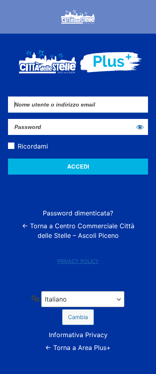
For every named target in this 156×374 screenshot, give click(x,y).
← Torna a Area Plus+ (78, 348)
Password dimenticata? (78, 213)
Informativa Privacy (78, 335)
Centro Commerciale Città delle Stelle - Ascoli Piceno (78, 17)
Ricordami (33, 146)
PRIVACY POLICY (78, 261)
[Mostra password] (140, 127)
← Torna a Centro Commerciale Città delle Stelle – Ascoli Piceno (78, 230)
